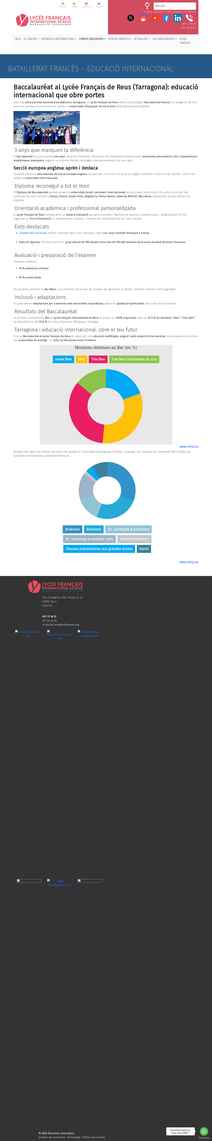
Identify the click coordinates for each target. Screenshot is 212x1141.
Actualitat (141, 39)
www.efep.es (188, 446)
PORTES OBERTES (119, 39)
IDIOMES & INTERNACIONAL (58, 39)
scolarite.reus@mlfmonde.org (60, 624)
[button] (18, 127)
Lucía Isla (41, 233)
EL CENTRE (30, 39)
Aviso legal (73, 1137)
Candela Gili (26, 233)
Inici (18, 39)
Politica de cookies (93, 1137)
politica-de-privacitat (52, 1137)
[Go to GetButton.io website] (204, 1138)
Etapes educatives (91, 39)
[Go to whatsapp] (204, 1131)
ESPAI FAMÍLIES (185, 40)
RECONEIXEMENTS (164, 39)
